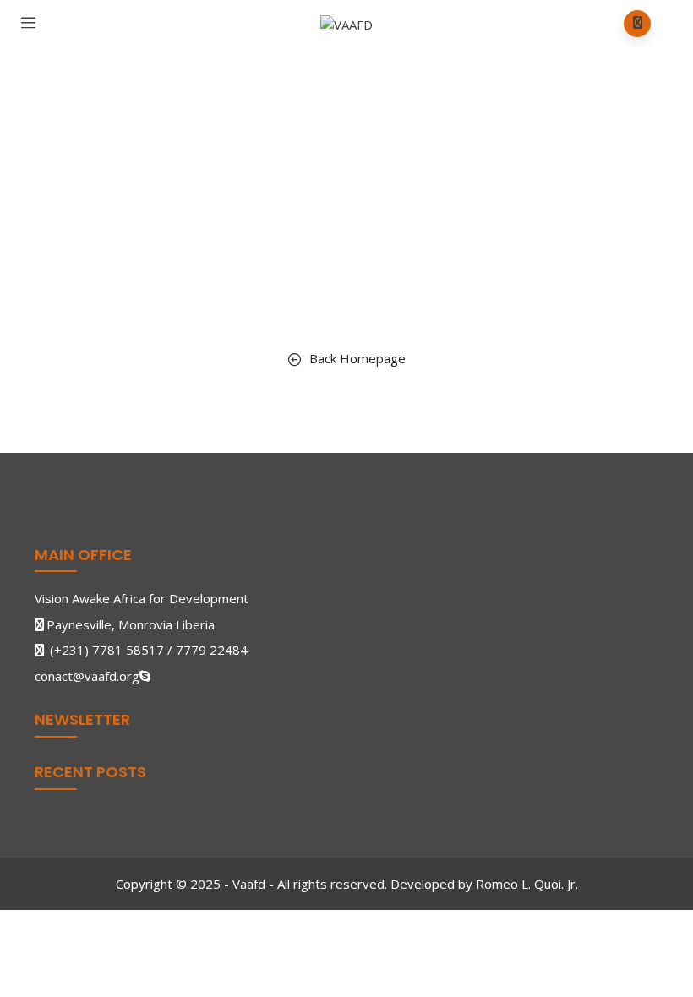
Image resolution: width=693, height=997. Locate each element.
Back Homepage (357, 358)
